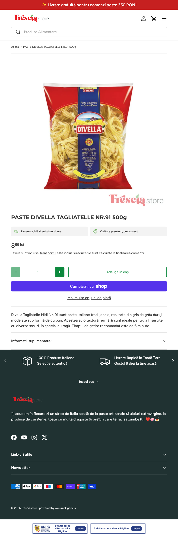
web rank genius (65, 508)
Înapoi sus (87, 382)
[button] (154, 18)
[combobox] (89, 32)
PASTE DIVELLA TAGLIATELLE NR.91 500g (49, 46)
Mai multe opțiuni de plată (89, 298)
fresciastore (29, 508)
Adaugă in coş (117, 272)
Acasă (15, 46)
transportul (48, 253)
